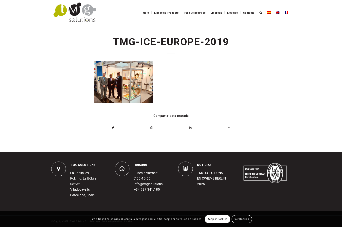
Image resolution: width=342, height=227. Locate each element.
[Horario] (122, 169)
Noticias (204, 164)
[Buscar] (261, 13)
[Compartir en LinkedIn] (190, 127)
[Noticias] (185, 169)
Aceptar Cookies (217, 219)
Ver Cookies (242, 219)
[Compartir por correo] (229, 127)
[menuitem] (145, 13)
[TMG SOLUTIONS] (58, 169)
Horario (140, 164)
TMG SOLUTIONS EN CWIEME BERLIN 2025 (211, 178)
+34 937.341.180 (147, 189)
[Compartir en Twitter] (113, 127)
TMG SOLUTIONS (83, 164)
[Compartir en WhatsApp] (151, 127)
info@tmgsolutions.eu (150, 184)
